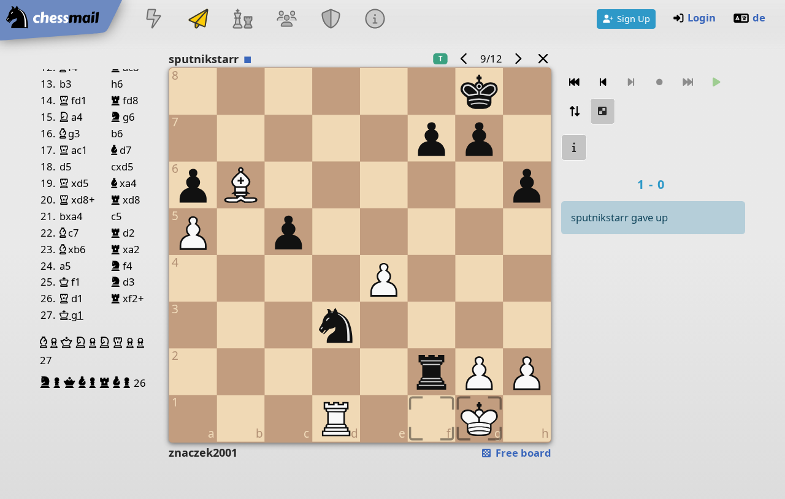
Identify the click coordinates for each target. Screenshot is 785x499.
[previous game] (463, 58)
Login (701, 17)
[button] (45, 343)
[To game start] (574, 82)
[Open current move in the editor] (603, 111)
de (758, 17)
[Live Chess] (154, 19)
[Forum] (286, 19)
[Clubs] (331, 19)
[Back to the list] (542, 58)
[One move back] (603, 82)
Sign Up (633, 18)
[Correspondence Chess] (198, 19)
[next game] (518, 58)
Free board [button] (522, 453)
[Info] (375, 19)
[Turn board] (574, 111)
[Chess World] (242, 19)
